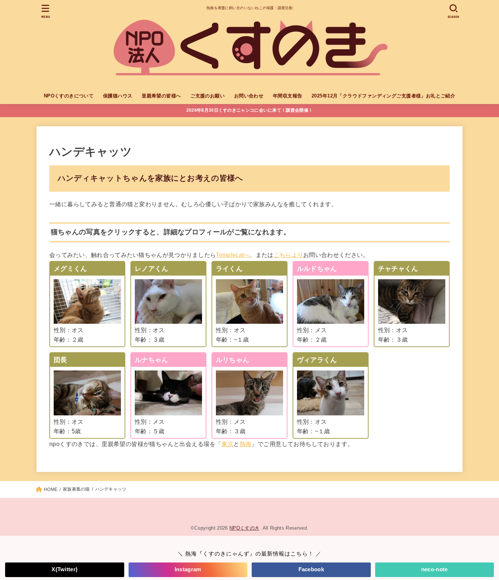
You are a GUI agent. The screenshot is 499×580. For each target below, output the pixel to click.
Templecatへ (233, 254)
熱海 (246, 444)
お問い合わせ (248, 96)
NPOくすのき (244, 528)
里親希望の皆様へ (161, 96)
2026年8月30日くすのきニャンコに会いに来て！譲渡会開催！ (249, 110)
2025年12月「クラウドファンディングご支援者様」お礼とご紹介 (383, 96)
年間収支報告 (287, 96)
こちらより (289, 254)
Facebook (311, 569)
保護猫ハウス (117, 96)
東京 (227, 444)
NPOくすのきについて (69, 96)
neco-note (434, 569)
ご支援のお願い (207, 96)
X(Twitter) (64, 569)
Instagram (188, 569)
